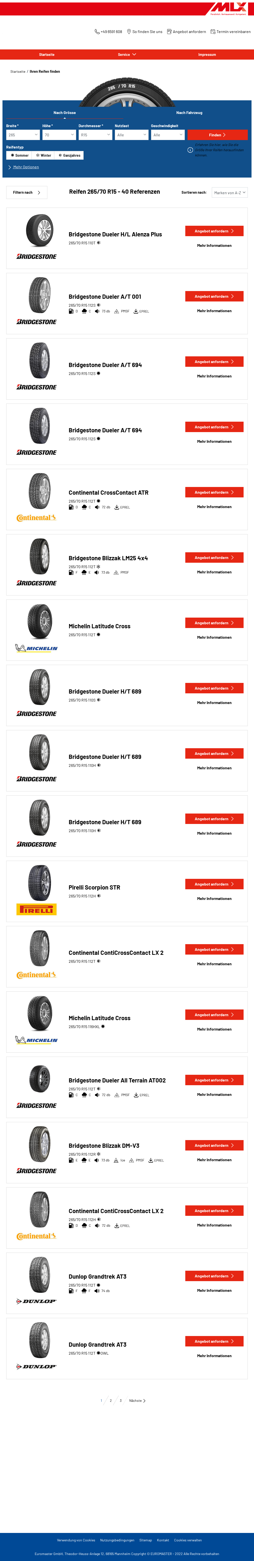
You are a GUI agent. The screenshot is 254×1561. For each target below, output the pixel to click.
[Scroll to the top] (241, 1550)
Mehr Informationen (214, 245)
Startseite (17, 71)
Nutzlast (122, 125)
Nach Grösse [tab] (65, 112)
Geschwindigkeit (164, 125)
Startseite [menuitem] (47, 54)
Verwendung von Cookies (76, 1540)
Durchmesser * (91, 125)
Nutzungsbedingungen (117, 1540)
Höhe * (47, 125)
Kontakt (163, 1540)
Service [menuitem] (124, 54)
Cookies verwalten (188, 1540)
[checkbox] (19, 155)
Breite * (12, 125)
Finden (215, 134)
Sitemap (145, 1540)
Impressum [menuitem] (207, 54)
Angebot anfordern (211, 230)
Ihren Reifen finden (45, 71)
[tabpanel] (127, 148)
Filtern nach (22, 192)
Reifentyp (15, 147)
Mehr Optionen (26, 166)
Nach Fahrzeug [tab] (189, 112)
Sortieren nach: (194, 192)
